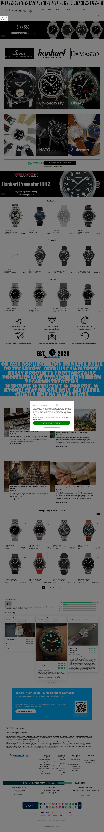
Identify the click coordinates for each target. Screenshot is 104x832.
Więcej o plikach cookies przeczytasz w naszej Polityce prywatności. (52, 418)
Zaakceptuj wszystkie (51, 423)
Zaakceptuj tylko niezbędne (52, 427)
